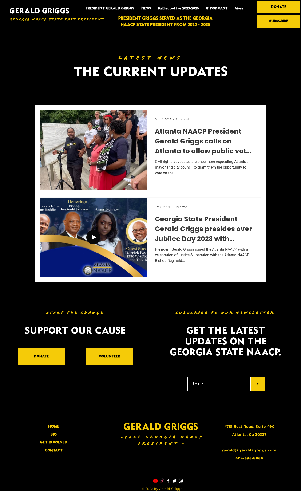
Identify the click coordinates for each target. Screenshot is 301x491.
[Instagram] (180, 480)
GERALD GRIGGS (39, 11)
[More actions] (251, 119)
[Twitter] (174, 480)
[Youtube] (155, 480)
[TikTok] (161, 480)
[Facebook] (168, 480)
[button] (255, 96)
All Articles (49, 95)
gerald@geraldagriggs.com (249, 450)
